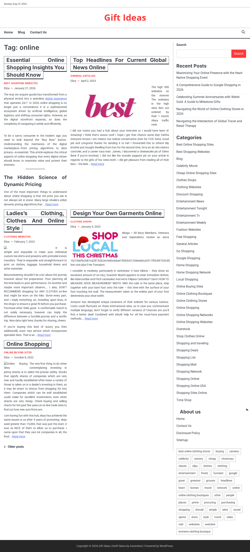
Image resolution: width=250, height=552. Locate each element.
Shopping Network (189, 371)
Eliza (7, 88)
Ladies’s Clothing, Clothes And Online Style (35, 220)
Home (8, 32)
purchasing (228, 502)
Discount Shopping (189, 194)
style (206, 517)
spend (182, 517)
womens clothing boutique (195, 531)
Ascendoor (136, 546)
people (230, 495)
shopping (184, 509)
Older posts (16, 447)
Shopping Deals (187, 350)
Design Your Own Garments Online (117, 213)
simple (213, 509)
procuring (210, 502)
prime (195, 502)
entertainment (187, 473)
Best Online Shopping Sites (195, 144)
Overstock (183, 329)
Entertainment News (190, 201)
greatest (195, 480)
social (236, 509)
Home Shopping (187, 265)
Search (181, 45)
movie (208, 487)
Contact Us (38, 32)
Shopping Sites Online (191, 393)
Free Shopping (186, 237)
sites (225, 509)
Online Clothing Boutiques (194, 294)
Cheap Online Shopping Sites (196, 173)
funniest (218, 473)
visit (181, 524)
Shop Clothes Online (190, 336)
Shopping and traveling (192, 343)
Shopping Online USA (191, 386)
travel (217, 517)
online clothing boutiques (194, 495)
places (182, 502)
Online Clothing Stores (191, 301)
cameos (234, 451)
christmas (227, 458)
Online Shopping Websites (194, 322)
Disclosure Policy (188, 433)
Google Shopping (188, 258)
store (194, 517)
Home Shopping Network (193, 272)
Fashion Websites (188, 229)
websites (194, 524)
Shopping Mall (186, 364)
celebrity (184, 458)
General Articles (83, 76)
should (199, 509)
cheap (212, 458)
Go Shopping (185, 251)
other (217, 495)
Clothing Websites (17, 237)
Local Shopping (187, 279)
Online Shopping (27, 344)
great (182, 480)
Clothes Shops (81, 222)
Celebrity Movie (186, 166)
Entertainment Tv (188, 215)
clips (195, 465)
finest (204, 473)
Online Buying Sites (18, 352)
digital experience (56, 98)
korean (194, 487)
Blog (21, 32)
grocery (210, 480)
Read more (51, 204)
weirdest (210, 524)
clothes (207, 465)
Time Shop (183, 400)
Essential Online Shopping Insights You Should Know (35, 67)
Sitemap (182, 440)
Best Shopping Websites (21, 83)
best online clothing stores (194, 451)
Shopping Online (187, 379)
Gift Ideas (125, 17)
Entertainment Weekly (191, 222)
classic (183, 465)
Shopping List (186, 357)
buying (220, 451)
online (236, 487)
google (233, 473)
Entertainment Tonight (191, 208)
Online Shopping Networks (194, 315)
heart (182, 487)
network (222, 487)
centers (198, 458)
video (230, 517)
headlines (226, 480)
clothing (222, 465)
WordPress (166, 546)
